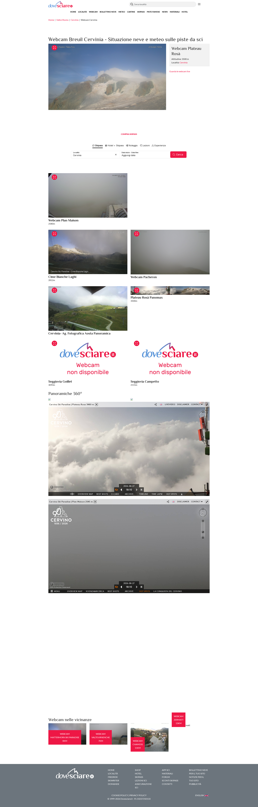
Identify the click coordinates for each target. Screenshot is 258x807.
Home (73, 12)
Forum (166, 777)
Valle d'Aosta (62, 20)
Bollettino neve (108, 12)
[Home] (88, 4)
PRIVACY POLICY (137, 795)
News (165, 12)
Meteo (122, 12)
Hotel (185, 12)
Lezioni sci (141, 780)
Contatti (167, 784)
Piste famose (153, 12)
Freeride (113, 777)
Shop (138, 770)
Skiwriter (113, 780)
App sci (166, 770)
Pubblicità (195, 784)
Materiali (175, 12)
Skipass (141, 12)
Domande (113, 784)
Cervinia (74, 20)
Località (82, 12)
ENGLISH (200, 795)
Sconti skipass (170, 780)
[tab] (97, 145)
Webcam (93, 12)
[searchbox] (95, 154)
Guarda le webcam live (179, 71)
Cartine (131, 12)
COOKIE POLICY (120, 795)
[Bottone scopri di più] (199, 4)
